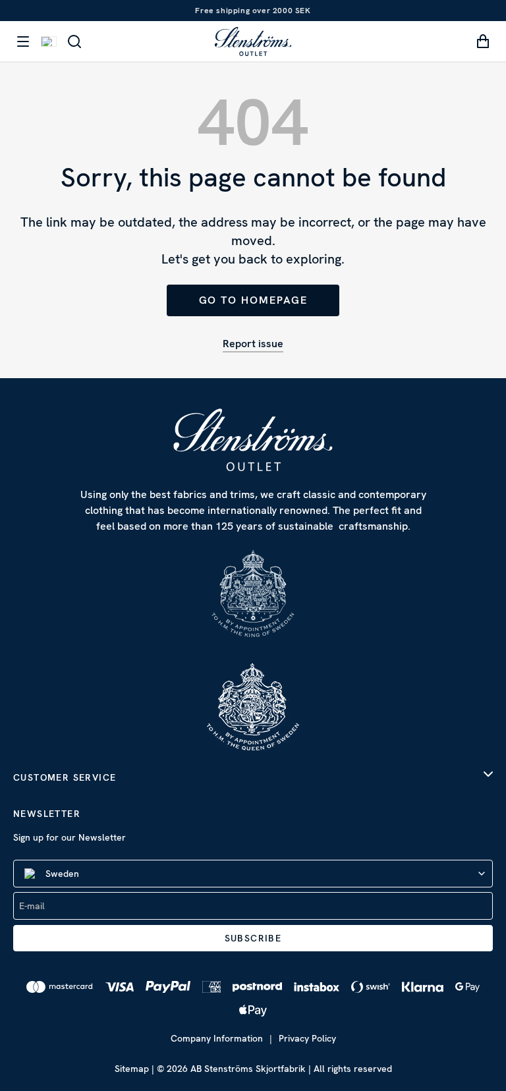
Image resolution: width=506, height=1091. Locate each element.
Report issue (253, 343)
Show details (436, 593)
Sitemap (132, 1069)
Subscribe (253, 938)
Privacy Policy (307, 1038)
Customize (242, 634)
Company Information (217, 1038)
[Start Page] (253, 41)
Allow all (412, 634)
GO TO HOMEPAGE (253, 300)
